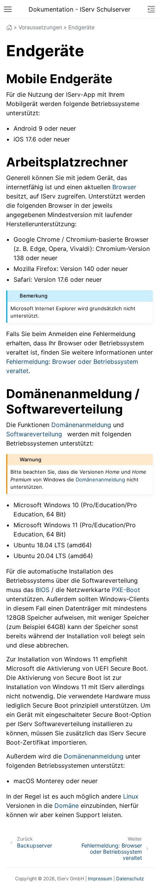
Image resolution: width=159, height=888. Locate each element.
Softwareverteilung (34, 434)
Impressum (100, 878)
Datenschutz (130, 878)
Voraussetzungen (40, 27)
